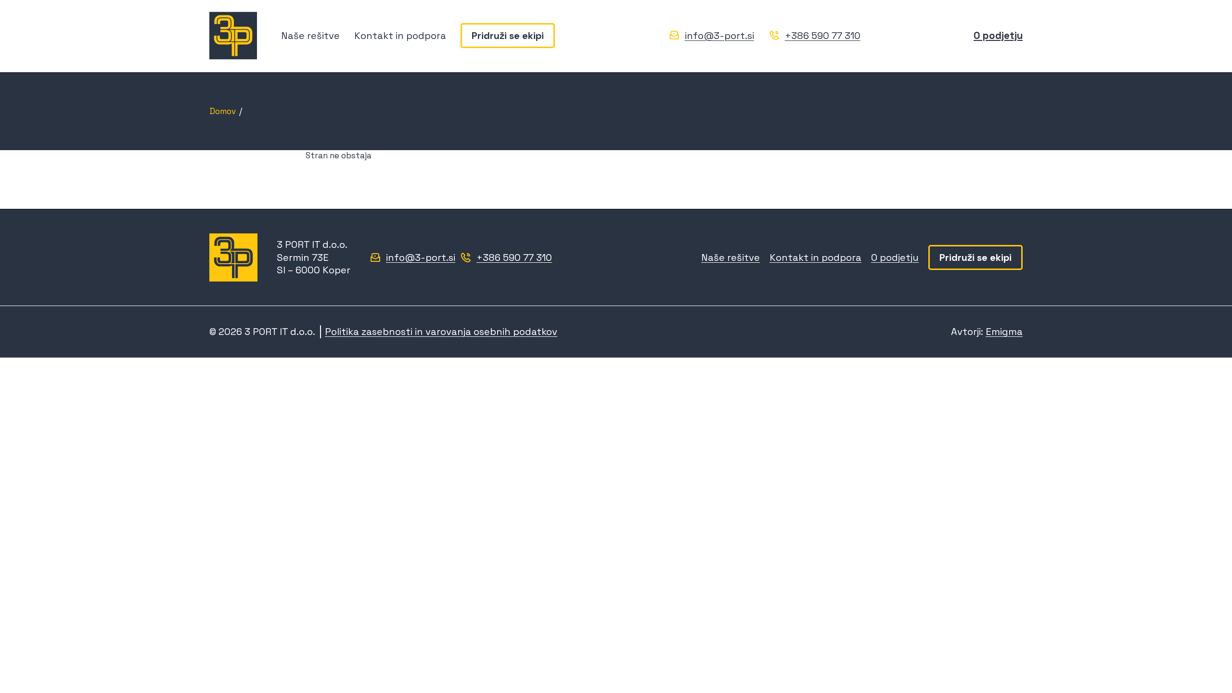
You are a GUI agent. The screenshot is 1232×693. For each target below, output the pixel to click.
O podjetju (998, 35)
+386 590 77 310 (822, 35)
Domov (222, 111)
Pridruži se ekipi (508, 35)
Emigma (1004, 331)
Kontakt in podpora (400, 35)
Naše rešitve (310, 35)
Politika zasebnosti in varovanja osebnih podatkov (441, 331)
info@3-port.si (719, 35)
